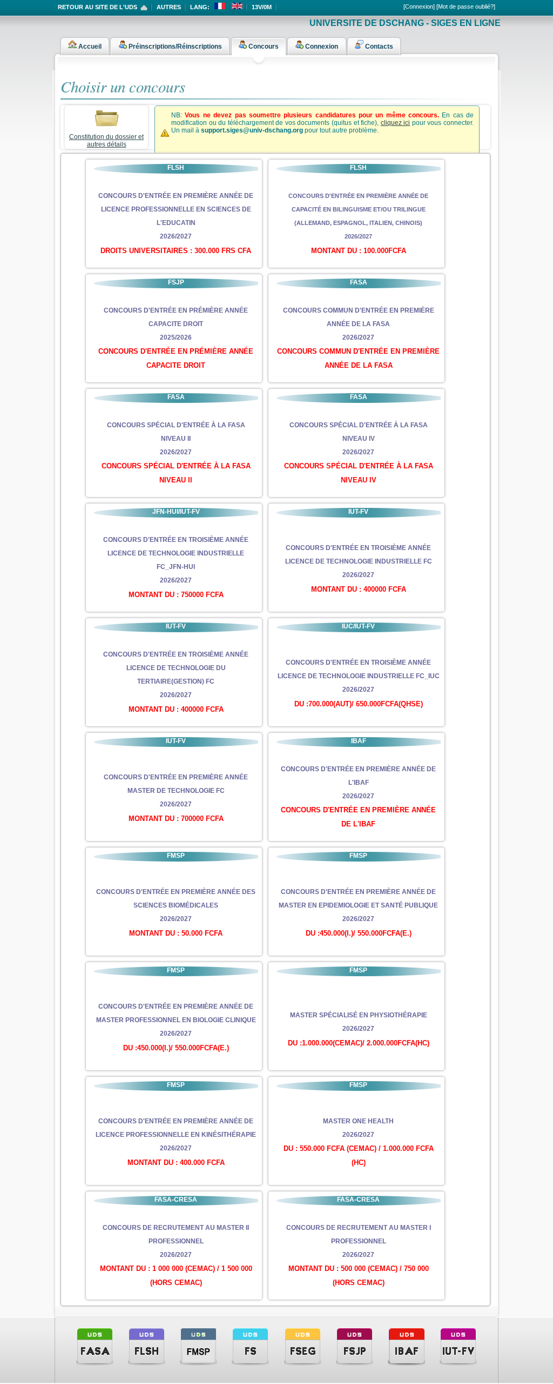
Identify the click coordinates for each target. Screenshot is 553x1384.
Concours (263, 46)
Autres (169, 7)
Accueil (89, 46)
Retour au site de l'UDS (97, 7)
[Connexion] (419, 6)
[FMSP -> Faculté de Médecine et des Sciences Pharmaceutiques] (198, 1346)
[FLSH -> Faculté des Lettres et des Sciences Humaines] (146, 1346)
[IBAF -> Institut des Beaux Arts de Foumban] (406, 1346)
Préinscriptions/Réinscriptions (174, 46)
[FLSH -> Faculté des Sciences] (250, 1346)
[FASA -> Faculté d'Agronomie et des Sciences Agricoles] (94, 1346)
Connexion (321, 46)
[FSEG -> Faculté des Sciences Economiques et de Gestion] (302, 1346)
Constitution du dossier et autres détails (106, 140)
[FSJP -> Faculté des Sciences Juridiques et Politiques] (354, 1346)
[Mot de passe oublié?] (465, 6)
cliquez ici (395, 123)
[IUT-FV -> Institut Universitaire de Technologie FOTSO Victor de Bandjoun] (458, 1346)
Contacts (378, 46)
